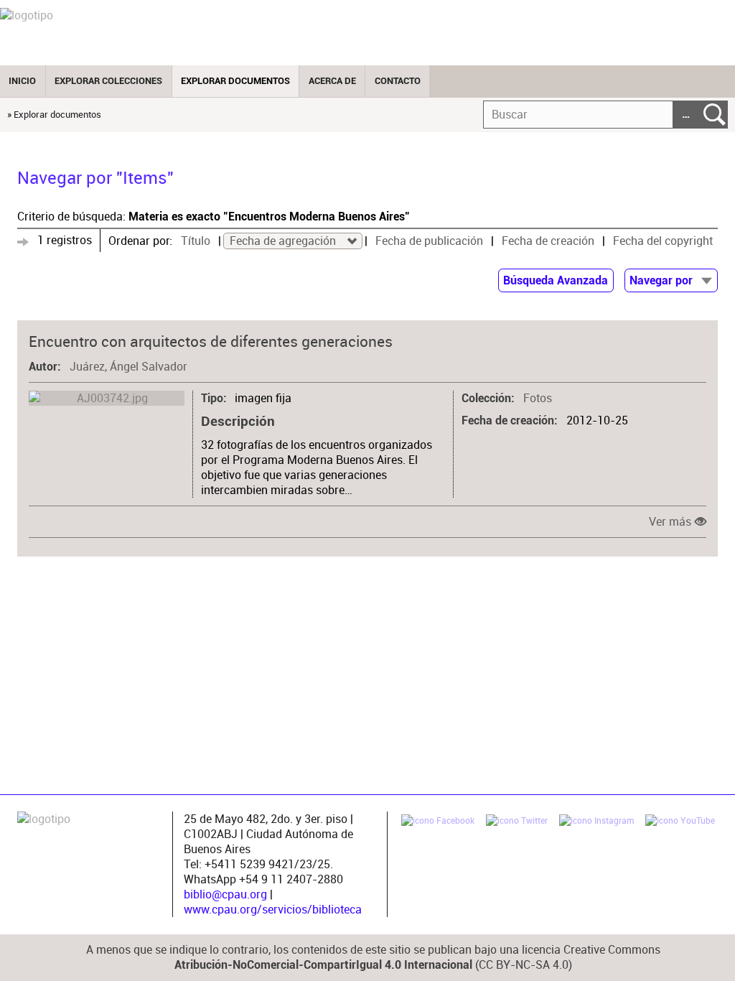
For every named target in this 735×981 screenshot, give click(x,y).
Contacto (398, 80)
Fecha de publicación (429, 240)
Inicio (22, 80)
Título (195, 240)
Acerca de (332, 80)
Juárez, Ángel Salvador (128, 366)
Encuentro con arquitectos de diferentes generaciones (211, 341)
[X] (517, 822)
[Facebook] (437, 822)
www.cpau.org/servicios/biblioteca (273, 909)
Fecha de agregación (284, 240)
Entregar (715, 115)
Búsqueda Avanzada (555, 280)
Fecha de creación (548, 240)
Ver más (670, 521)
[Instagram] (596, 822)
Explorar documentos (235, 80)
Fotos (537, 398)
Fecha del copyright (663, 240)
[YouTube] (680, 822)
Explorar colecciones (108, 80)
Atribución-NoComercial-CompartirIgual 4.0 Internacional (323, 965)
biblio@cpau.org (225, 894)
